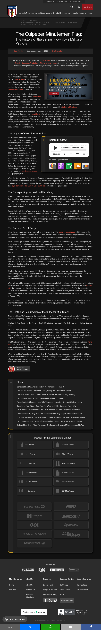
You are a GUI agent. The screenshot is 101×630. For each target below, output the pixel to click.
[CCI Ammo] (34, 525)
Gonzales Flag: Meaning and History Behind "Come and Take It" (40, 387)
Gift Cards (64, 585)
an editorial (36, 114)
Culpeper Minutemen (70, 107)
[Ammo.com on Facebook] (45, 600)
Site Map (12, 590)
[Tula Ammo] (71, 534)
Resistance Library (50, 595)
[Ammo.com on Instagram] (55, 600)
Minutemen (37, 97)
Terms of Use (82, 585)
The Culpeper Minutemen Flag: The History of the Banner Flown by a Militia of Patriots (49, 421)
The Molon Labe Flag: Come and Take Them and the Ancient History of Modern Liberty (49, 402)
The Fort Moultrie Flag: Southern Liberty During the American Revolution (44, 391)
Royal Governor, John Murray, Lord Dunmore (28, 186)
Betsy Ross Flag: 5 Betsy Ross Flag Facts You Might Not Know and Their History (47, 406)
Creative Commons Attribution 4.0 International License (36, 63)
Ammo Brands (52, 13)
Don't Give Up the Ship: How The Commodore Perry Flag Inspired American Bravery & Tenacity (52, 417)
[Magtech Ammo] (71, 516)
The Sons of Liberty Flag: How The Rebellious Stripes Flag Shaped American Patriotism (49, 414)
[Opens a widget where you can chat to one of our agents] (14, 619)
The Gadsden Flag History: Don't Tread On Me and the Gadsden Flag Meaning (46, 394)
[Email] (71, 627)
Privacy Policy (82, 590)
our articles (46, 60)
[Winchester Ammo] (34, 543)
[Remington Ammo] (71, 525)
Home (23, 20)
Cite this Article (57, 51)
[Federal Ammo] (34, 507)
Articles (33, 20)
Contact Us (30, 590)
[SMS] (30, 627)
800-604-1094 (62, 1)
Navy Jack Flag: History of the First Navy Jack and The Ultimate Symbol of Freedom (48, 410)
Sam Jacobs (18, 51)
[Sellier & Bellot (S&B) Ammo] (34, 534)
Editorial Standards (30, 596)
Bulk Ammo (65, 13)
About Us (29, 585)
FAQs (62, 595)
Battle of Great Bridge (67, 232)
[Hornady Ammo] (34, 516)
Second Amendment (16, 90)
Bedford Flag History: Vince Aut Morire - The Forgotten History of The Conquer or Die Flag (50, 425)
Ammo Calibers (38, 13)
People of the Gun (50, 590)
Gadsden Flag (19, 79)
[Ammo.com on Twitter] (50, 600)
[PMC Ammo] (71, 507)
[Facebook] (91, 627)
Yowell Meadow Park (29, 171)
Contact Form (76, 1)
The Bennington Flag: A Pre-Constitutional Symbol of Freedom (40, 398)
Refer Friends (65, 590)
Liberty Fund (48, 585)
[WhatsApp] (50, 627)
